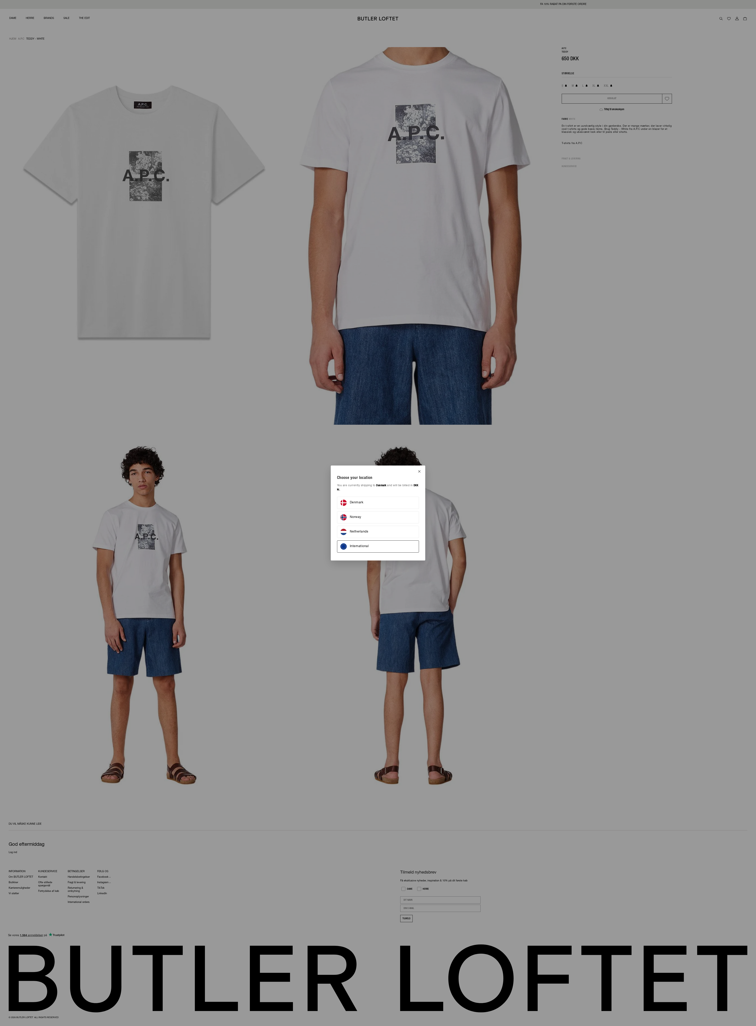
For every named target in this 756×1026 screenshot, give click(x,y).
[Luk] (419, 471)
